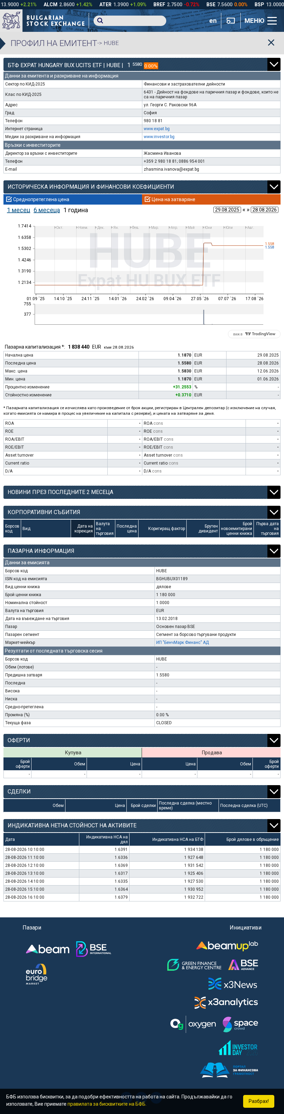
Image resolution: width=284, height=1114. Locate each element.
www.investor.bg (159, 136)
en (213, 21)
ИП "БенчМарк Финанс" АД (182, 642)
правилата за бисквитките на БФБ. (107, 1104)
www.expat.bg (157, 128)
